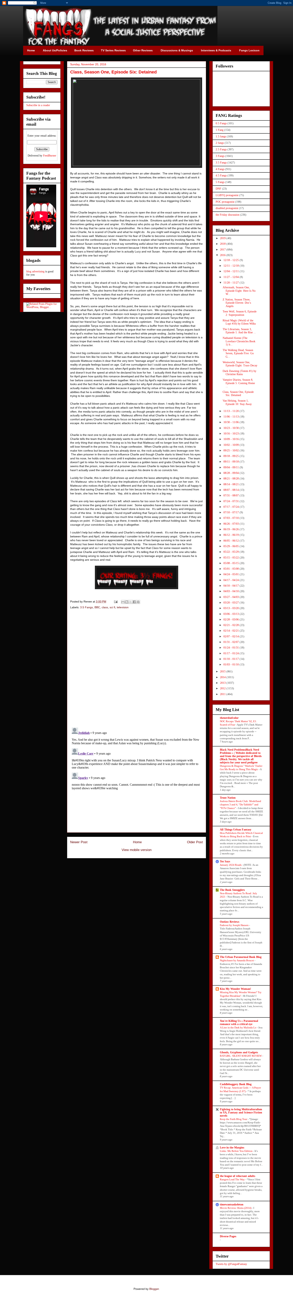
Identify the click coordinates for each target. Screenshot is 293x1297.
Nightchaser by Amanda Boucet (237, 960)
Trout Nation (228, 797)
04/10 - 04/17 (231, 585)
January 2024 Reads (231, 864)
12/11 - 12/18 (231, 265)
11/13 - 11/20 (231, 411)
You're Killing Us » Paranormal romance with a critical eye (239, 1022)
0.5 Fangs (221, 123)
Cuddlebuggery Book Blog (236, 1084)
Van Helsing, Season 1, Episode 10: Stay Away (237, 402)
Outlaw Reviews (229, 921)
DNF (218, 188)
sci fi (112, 607)
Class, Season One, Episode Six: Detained (238, 393)
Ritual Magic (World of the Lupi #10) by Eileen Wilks (239, 322)
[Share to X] (131, 602)
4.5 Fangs (221, 175)
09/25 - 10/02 (231, 450)
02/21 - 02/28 (231, 625)
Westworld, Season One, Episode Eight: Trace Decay (240, 364)
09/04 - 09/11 (231, 467)
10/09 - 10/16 (231, 439)
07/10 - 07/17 (231, 512)
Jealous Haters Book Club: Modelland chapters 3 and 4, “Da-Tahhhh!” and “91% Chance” (240, 805)
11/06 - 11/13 (231, 416)
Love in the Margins (232, 1147)
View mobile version (136, 850)
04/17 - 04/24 (231, 580)
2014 (223, 677)
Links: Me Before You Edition (236, 1150)
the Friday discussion (227, 214)
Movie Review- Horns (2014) (236, 1207)
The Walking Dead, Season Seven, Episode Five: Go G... (238, 353)
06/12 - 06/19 (231, 534)
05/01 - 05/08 (231, 568)
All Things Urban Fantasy (235, 829)
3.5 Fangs (86, 607)
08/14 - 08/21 (231, 484)
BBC (97, 607)
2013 (223, 682)
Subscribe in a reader (38, 105)
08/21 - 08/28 (231, 478)
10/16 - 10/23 (231, 433)
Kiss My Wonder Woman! (235, 988)
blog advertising (35, 271)
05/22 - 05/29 (231, 551)
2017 (223, 249)
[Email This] (123, 602)
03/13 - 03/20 (231, 608)
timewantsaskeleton (231, 1204)
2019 (223, 238)
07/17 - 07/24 (231, 506)
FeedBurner (49, 155)
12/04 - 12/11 (231, 271)
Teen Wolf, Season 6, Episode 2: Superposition (240, 313)
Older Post (195, 842)
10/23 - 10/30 (231, 427)
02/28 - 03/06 (231, 619)
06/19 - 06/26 (231, 529)
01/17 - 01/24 (231, 653)
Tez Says (225, 861)
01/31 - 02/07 (231, 642)
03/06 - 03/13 (231, 613)
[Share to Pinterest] (138, 602)
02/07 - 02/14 (231, 636)
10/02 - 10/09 (231, 444)
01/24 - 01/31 (231, 647)
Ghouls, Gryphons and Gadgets (239, 1052)
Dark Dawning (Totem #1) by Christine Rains (239, 373)
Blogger (154, 1288)
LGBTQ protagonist (227, 195)
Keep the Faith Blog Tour (234, 1119)
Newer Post (79, 842)
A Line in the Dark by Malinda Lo (238, 1027)
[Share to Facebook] (134, 602)
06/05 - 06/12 (231, 540)
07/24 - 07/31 (231, 501)
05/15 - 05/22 (231, 557)
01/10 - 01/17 (231, 658)
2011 (223, 694)
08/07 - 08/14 (231, 489)
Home (137, 842)
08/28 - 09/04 (231, 472)
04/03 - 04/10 (231, 591)
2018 (223, 243)
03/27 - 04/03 (231, 597)
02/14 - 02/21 (231, 630)
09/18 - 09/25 (231, 456)
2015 (223, 671)
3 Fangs (220, 156)
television (123, 607)
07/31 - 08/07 (231, 495)
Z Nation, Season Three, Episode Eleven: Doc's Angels (237, 303)
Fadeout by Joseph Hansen (234, 925)
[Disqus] (136, 669)
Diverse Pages (228, 1236)
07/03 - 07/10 (231, 517)
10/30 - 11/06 (231, 422)
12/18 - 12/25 (231, 260)
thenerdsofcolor (229, 717)
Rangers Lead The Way (232, 1179)
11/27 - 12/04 (231, 277)
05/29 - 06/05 (231, 546)
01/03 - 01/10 (231, 664)
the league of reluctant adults (237, 1176)
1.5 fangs (221, 136)
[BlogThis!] (127, 602)
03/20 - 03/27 (231, 602)
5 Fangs (220, 182)
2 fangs (220, 142)
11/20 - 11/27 (231, 282)
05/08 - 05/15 (231, 563)
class (105, 607)
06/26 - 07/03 (231, 523)
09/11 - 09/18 (231, 461)
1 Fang (219, 129)
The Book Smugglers (232, 889)
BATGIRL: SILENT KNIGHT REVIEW (241, 1055)
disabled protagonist (227, 208)
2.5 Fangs (221, 149)
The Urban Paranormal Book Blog (241, 957)
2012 (223, 688)
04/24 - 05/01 (231, 574)
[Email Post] (115, 601)
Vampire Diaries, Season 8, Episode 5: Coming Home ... (239, 383)
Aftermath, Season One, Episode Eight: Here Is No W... (239, 291)
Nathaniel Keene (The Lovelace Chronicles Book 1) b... (239, 341)
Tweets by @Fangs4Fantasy (231, 1264)
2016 (223, 255)
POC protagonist (225, 201)
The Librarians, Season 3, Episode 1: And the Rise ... (239, 331)
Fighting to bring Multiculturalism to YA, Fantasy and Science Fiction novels (241, 1112)
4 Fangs (220, 169)
